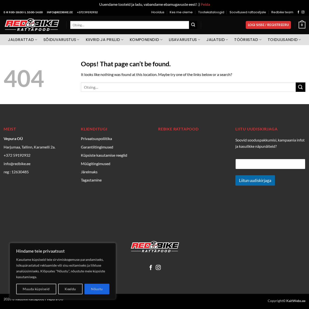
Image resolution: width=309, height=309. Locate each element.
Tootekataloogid (211, 12)
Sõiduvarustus (59, 39)
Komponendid (144, 39)
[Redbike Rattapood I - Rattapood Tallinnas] (31, 25)
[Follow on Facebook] (298, 12)
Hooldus (157, 12)
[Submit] (193, 25)
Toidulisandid (283, 39)
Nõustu (97, 289)
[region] (63, 271)
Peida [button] (205, 4)
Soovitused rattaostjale (248, 12)
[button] (268, 25)
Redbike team (282, 12)
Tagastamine (91, 180)
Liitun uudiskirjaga (255, 180)
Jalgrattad (21, 39)
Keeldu (70, 289)
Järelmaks (89, 171)
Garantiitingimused (97, 147)
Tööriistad (246, 39)
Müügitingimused (95, 163)
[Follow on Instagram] (303, 12)
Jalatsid (215, 39)
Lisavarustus (183, 39)
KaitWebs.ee (295, 301)
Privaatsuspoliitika (96, 138)
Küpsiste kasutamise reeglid (104, 155)
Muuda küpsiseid (36, 289)
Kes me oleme (181, 12)
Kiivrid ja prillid (103, 39)
